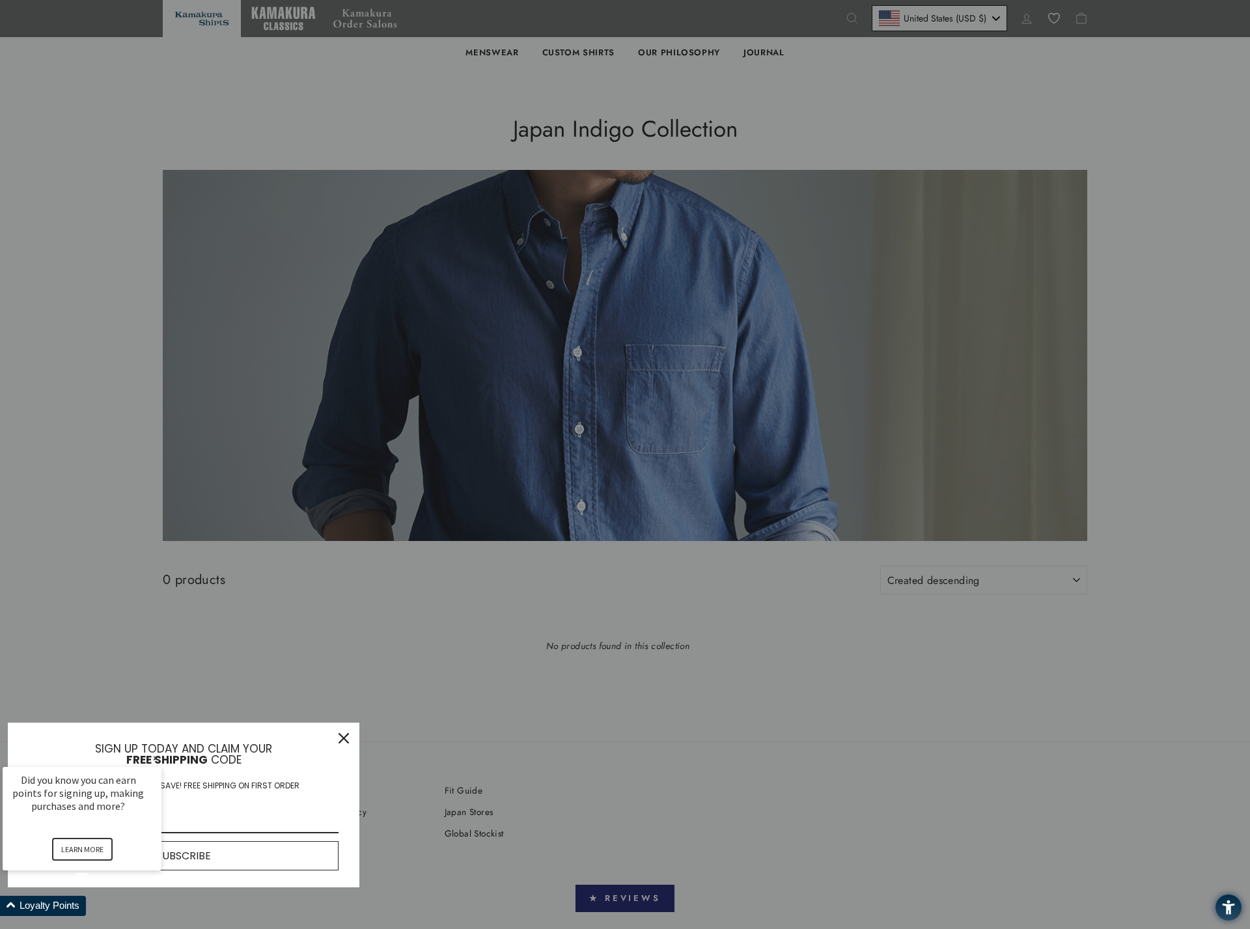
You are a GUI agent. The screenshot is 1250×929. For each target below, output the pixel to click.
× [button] (155, 758)
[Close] (343, 738)
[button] (97, 906)
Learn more (82, 849)
